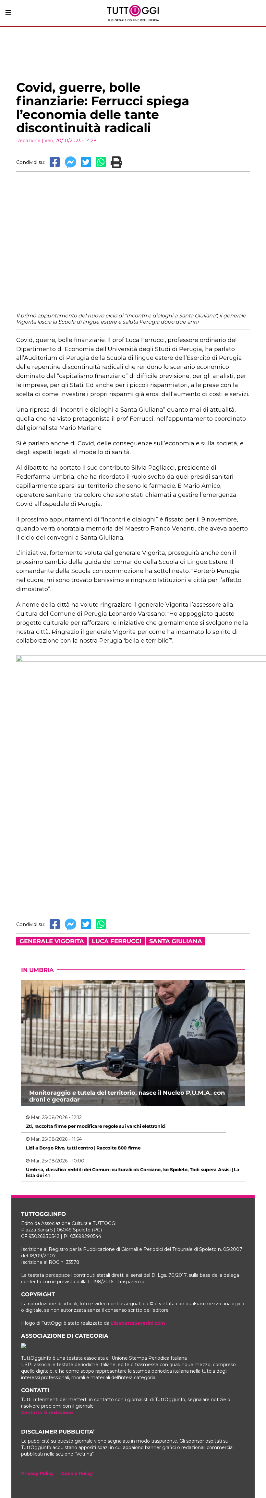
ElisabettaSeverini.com (138, 1323)
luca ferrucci (116, 941)
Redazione (28, 140)
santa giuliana (175, 941)
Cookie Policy (77, 1473)
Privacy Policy (37, 1473)
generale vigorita (51, 941)
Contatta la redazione (47, 1412)
